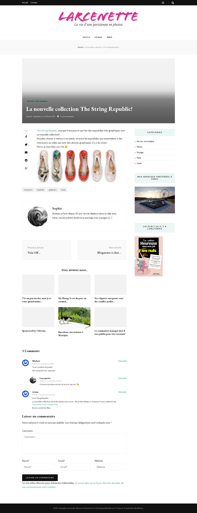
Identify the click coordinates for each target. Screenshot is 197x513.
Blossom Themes (115, 508)
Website (98, 460)
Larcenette (70, 508)
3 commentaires (67, 116)
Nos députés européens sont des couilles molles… (108, 300)
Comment (27, 430)
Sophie (29, 116)
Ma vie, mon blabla (37, 101)
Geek (139, 163)
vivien (35, 391)
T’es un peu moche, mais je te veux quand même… (36, 300)
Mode (63, 190)
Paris (109, 37)
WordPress (138, 508)
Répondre (122, 361)
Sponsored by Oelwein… (34, 330)
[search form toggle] (173, 3)
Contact (34, 2)
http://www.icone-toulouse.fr (44, 404)
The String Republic (47, 130)
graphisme (52, 190)
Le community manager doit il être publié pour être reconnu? (109, 332)
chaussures (28, 190)
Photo (86, 37)
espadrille (40, 190)
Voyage (98, 37)
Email (61, 460)
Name (25, 460)
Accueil (25, 2)
